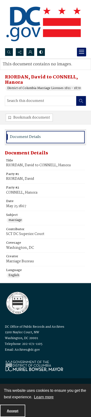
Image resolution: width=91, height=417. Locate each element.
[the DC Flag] (44, 23)
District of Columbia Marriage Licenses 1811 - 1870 (44, 88)
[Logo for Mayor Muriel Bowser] (34, 366)
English (13, 275)
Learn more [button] (44, 397)
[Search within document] (81, 101)
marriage (15, 220)
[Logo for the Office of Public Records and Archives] (17, 302)
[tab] (45, 137)
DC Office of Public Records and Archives (34, 326)
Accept (12, 411)
